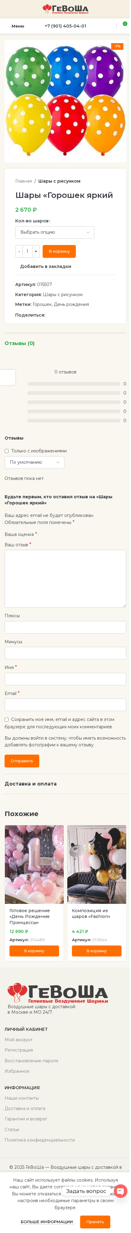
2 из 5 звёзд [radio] (50, 534)
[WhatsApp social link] (63, 315)
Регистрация (19, 1050)
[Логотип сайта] (65, 9)
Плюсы (12, 615)
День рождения (71, 304)
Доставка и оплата (25, 1108)
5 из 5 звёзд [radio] (64, 534)
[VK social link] (70, 315)
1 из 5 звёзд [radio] (45, 534)
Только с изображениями (39, 451)
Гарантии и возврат (26, 1119)
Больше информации (47, 1221)
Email (12, 693)
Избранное (17, 1071)
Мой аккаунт (19, 1039)
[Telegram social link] (78, 315)
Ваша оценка (21, 534)
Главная (23, 181)
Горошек (42, 304)
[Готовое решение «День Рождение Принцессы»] (34, 864)
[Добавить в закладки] (58, 830)
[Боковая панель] (7, 377)
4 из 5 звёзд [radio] (59, 534)
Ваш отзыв (18, 545)
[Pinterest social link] (48, 315)
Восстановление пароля (31, 1061)
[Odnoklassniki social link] (56, 315)
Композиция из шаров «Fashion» (91, 913)
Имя (11, 667)
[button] (34, 950)
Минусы (13, 641)
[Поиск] (110, 26)
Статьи (12, 1129)
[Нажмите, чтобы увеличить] (16, 151)
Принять (95, 1221)
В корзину (59, 251)
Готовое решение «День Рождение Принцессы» (29, 916)
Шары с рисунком (59, 181)
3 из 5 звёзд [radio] (54, 534)
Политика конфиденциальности (40, 1140)
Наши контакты (22, 1098)
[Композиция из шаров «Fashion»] (96, 864)
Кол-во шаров (32, 221)
